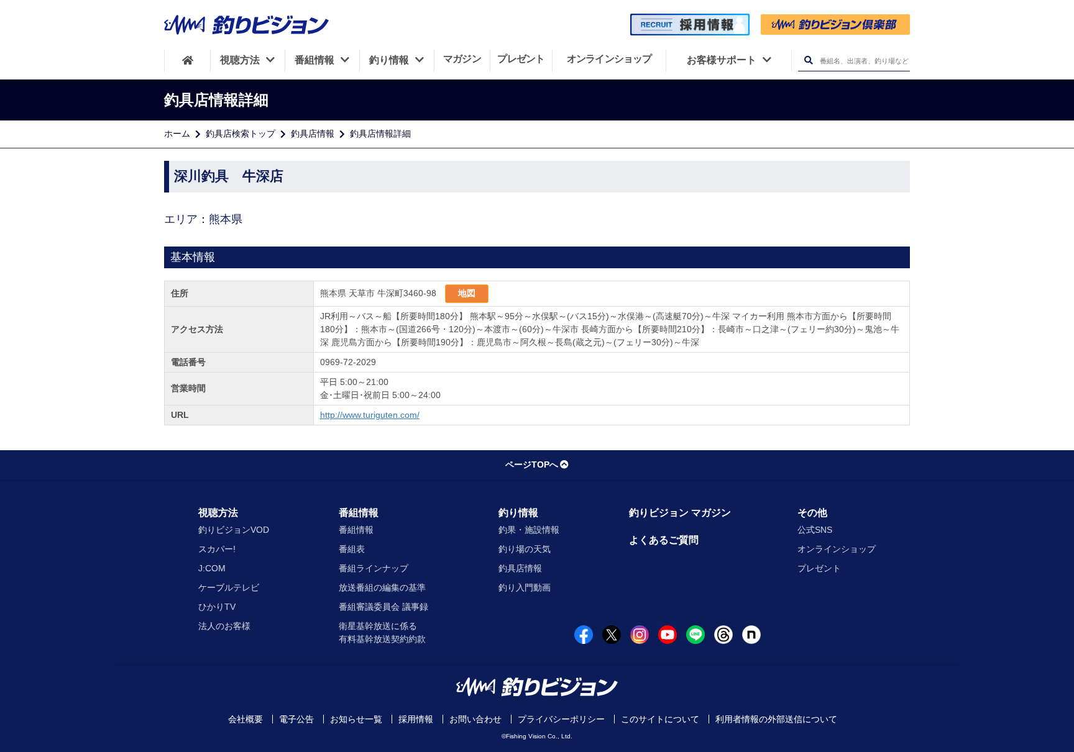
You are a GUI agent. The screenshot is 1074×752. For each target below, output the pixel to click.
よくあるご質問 (664, 540)
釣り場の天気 (524, 549)
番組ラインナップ (373, 568)
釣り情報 (518, 512)
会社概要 (245, 719)
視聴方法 (218, 512)
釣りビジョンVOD (233, 530)
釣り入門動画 (524, 587)
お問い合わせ (475, 719)
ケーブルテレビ (228, 587)
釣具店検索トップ (240, 133)
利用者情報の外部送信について (776, 719)
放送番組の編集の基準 (382, 587)
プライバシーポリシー (561, 719)
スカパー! (217, 549)
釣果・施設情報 (528, 530)
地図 (466, 293)
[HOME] (187, 60)
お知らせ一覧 (356, 719)
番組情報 (359, 512)
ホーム (177, 133)
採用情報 (415, 719)
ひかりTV (217, 607)
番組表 (352, 549)
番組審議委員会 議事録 (383, 607)
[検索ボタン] (808, 60)
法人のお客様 (224, 626)
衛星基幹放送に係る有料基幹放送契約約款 (382, 632)
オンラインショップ (836, 549)
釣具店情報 (312, 133)
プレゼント (819, 568)
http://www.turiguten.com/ (370, 415)
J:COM (212, 568)
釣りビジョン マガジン (680, 512)
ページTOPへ (531, 464)
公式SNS (814, 530)
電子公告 (296, 719)
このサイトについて (660, 719)
